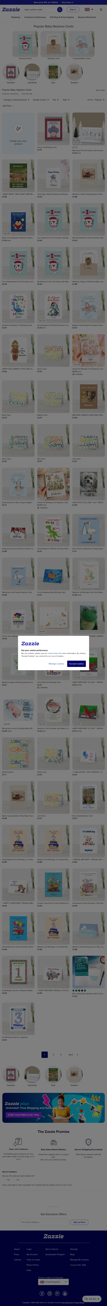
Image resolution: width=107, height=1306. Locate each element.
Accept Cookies (76, 663)
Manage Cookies (56, 663)
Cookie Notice (53, 653)
